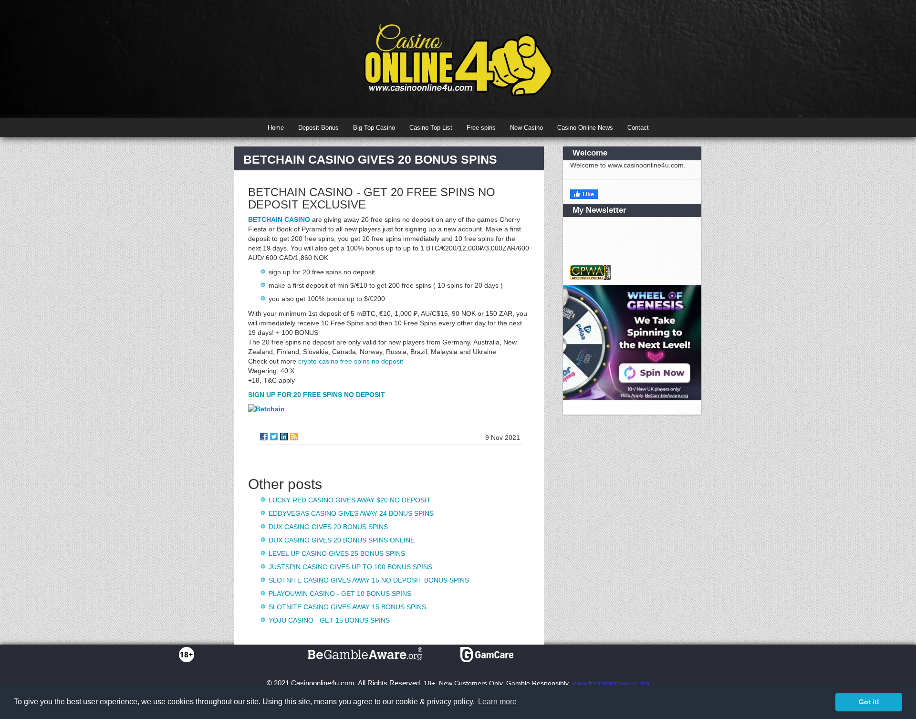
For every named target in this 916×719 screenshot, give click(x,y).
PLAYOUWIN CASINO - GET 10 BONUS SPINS (340, 593)
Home (276, 127)
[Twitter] (274, 436)
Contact (638, 127)
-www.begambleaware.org (610, 683)
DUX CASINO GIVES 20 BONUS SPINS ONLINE (342, 540)
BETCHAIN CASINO (279, 219)
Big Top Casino (374, 127)
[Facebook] (264, 436)
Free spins (481, 127)
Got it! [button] (869, 702)
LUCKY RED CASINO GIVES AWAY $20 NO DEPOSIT (350, 500)
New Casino (526, 127)
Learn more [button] (497, 702)
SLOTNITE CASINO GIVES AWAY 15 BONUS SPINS (347, 607)
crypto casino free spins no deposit (350, 361)
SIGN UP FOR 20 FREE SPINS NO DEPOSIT (316, 394)
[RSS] (294, 436)
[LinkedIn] (284, 436)
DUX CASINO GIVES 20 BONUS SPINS (328, 527)
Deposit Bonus (318, 127)
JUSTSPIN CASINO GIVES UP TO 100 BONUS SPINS (350, 567)
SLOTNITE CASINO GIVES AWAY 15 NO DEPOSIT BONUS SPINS (369, 580)
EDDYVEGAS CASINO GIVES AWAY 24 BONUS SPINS (351, 513)
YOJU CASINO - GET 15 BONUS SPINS (329, 620)
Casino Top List (430, 127)
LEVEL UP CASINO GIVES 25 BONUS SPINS (337, 553)
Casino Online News (585, 127)
